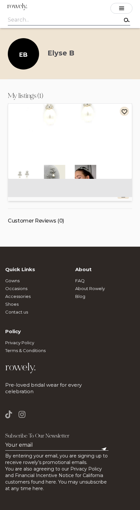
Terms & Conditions (25, 350)
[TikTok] (10, 414)
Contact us (16, 312)
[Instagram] (22, 414)
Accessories (18, 296)
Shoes (12, 304)
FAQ (80, 280)
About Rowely (90, 288)
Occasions (16, 288)
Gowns (12, 280)
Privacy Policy (19, 342)
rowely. (17, 6)
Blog (80, 296)
